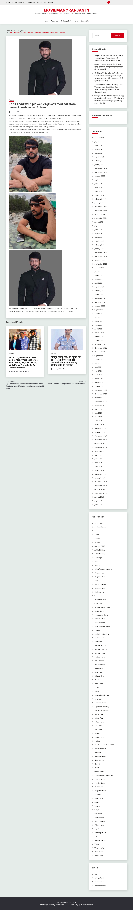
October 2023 (99, 260)
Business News (100, 588)
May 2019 (98, 463)
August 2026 (99, 138)
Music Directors (100, 749)
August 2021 (99, 359)
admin (24, 112)
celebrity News (100, 599)
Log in (96, 874)
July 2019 (98, 455)
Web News (98, 852)
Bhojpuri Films (99, 573)
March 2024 (99, 241)
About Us (9, 2)
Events (97, 630)
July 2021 (98, 363)
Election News (99, 619)
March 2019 (99, 470)
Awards (97, 565)
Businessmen (99, 592)
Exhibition (98, 642)
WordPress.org (100, 886)
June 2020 (98, 413)
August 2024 (99, 222)
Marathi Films (99, 737)
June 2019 (98, 459)
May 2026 (98, 149)
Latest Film (98, 714)
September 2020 (100, 401)
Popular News (99, 783)
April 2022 (98, 329)
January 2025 (99, 203)
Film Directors (99, 661)
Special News (99, 817)
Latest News (99, 722)
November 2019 (100, 440)
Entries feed (98, 878)
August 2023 (99, 268)
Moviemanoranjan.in (66, 10)
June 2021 (98, 367)
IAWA (96, 687)
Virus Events (99, 848)
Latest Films (98, 718)
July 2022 (98, 317)
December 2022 (100, 298)
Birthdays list (20, 2)
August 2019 (99, 451)
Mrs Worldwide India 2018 (104, 745)
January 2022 (99, 340)
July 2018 (98, 501)
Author (97, 561)
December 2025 (100, 168)
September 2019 (100, 447)
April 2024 (98, 237)
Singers (97, 806)
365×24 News (100, 527)
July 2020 (98, 409)
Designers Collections (102, 607)
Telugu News (99, 825)
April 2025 (98, 191)
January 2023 (99, 294)
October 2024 (99, 214)
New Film (97, 764)
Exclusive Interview (101, 634)
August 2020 (99, 405)
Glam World (98, 672)
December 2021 (100, 344)
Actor (96, 531)
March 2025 (99, 195)
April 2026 (98, 153)
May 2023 (98, 279)
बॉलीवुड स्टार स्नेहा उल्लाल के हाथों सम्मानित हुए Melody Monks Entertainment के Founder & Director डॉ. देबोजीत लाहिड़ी (108, 58)
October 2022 (99, 306)
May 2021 (98, 371)
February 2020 (100, 428)
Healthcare (98, 680)
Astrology (98, 558)
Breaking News (100, 584)
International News (101, 695)
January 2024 (99, 249)
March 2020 (99, 424)
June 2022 (98, 321)
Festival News (99, 657)
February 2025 (100, 199)
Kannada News (100, 703)
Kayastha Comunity (101, 707)
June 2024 (98, 230)
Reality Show (99, 787)
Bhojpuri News (99, 577)
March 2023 (99, 287)
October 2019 (99, 443)
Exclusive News (100, 638)
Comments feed (100, 882)
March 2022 (99, 333)
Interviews (98, 699)
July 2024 (98, 226)
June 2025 (98, 184)
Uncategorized (99, 840)
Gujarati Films (99, 676)
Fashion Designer (100, 649)
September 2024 (100, 218)
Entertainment (99, 622)
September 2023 (100, 264)
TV (95, 836)
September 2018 (100, 493)
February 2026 (100, 161)
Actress (97, 538)
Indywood (98, 691)
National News (100, 756)
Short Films (98, 798)
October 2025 (99, 176)
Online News (99, 771)
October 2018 (99, 489)
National (97, 752)
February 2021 (100, 382)
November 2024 (100, 210)
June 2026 (98, 145)
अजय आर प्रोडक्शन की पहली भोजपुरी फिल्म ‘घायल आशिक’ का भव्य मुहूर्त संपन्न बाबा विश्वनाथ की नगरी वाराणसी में (108, 66)
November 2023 (100, 256)
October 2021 (99, 352)
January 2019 (99, 478)
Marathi (97, 733)
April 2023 (98, 283)
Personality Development (103, 775)
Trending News (100, 833)
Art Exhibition (99, 550)
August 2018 (99, 497)
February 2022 (100, 336)
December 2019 (100, 436)
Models (97, 741)
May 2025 (98, 187)
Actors (11, 100)
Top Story (98, 829)
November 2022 (100, 302)
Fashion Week (99, 653)
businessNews (99, 596)
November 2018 (100, 485)
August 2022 (99, 314)
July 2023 (98, 271)
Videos (97, 844)
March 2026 (99, 157)
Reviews (97, 794)
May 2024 (98, 233)
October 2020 (99, 398)
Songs (96, 810)
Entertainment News (102, 626)
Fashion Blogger (100, 645)
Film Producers (99, 664)
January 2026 (99, 165)
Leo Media (98, 726)
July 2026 (98, 142)
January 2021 (99, 386)
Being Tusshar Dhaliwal (103, 569)
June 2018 (98, 505)
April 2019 (98, 466)
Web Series (98, 856)
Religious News (100, 791)
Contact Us (31, 2)
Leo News (98, 729)
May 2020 (98, 417)
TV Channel (48, 2)
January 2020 (99, 432)
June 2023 (98, 275)
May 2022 (98, 325)
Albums (97, 542)
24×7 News (98, 523)
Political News (99, 779)
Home (112, 2)
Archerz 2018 (99, 546)
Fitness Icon (98, 668)
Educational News (101, 615)
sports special (99, 821)
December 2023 (100, 252)
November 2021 (100, 348)
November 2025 (100, 172)
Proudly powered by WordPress (52, 905)
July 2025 (98, 180)
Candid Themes (87, 905)
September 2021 (100, 356)
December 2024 (100, 207)
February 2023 (100, 291)
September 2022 (100, 310)
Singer (96, 802)
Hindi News (98, 684)
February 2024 (100, 245)
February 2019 (100, 474)
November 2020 (100, 394)
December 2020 (100, 390)
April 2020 (98, 420)
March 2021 (99, 379)
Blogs (96, 580)
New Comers (99, 760)
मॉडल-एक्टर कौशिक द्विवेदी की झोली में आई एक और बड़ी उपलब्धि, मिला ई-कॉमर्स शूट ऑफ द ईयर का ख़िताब (66, 361)
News (39, 2)
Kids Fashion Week (101, 710)
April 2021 (98, 375)
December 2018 (100, 482)
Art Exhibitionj (99, 554)
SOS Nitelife (98, 813)
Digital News (99, 611)
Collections (98, 603)
